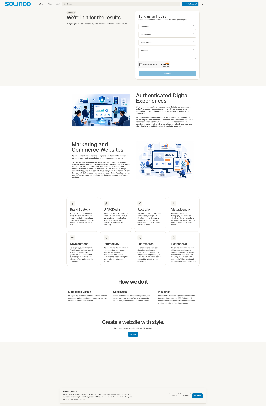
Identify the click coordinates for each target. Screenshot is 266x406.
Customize (185, 396)
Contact (57, 4)
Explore (40, 4)
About (50, 4)
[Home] (18, 4)
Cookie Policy (124, 397)
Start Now (133, 334)
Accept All (197, 396)
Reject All (174, 396)
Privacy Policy (68, 399)
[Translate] (202, 4)
